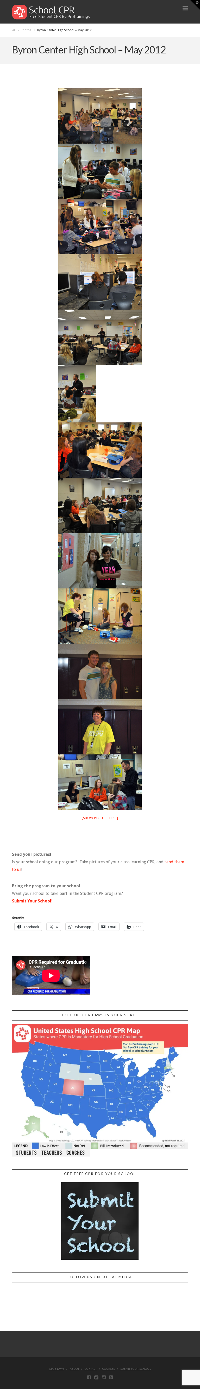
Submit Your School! (32, 901)
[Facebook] (89, 1377)
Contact (90, 1368)
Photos (26, 30)
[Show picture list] (100, 818)
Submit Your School (135, 1368)
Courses (108, 1368)
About (74, 1368)
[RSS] (111, 1377)
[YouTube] (104, 1377)
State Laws (56, 1368)
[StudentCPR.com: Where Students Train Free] (51, 11)
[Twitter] (96, 1377)
